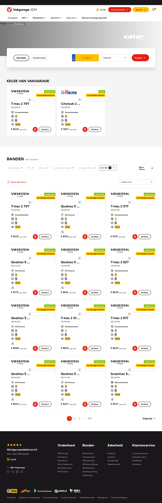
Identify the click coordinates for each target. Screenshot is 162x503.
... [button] (84, 418)
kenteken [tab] (21, 57)
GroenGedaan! (44, 491)
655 (90, 418)
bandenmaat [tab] (39, 57)
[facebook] (8, 471)
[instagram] (17, 471)
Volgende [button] (147, 418)
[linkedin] (22, 471)
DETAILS (45, 129)
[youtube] (12, 471)
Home (9, 24)
